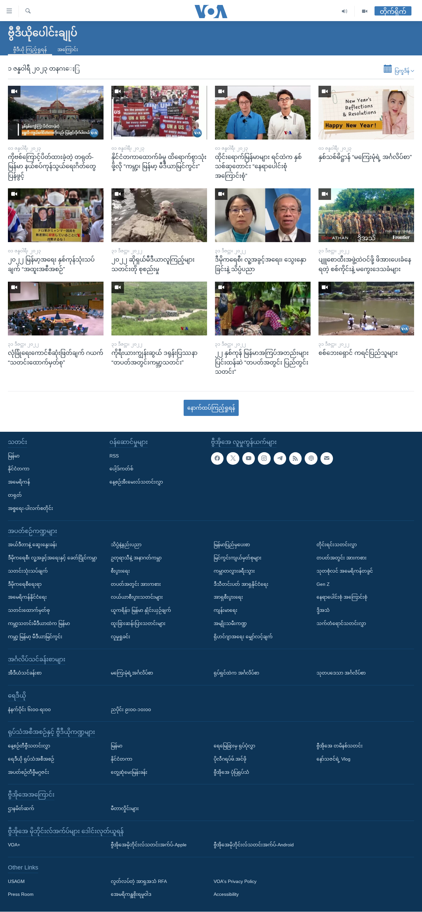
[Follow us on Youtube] (248, 458)
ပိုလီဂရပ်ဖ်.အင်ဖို (230, 759)
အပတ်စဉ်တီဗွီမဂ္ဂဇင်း (28, 772)
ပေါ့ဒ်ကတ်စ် (121, 469)
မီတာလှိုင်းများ (125, 808)
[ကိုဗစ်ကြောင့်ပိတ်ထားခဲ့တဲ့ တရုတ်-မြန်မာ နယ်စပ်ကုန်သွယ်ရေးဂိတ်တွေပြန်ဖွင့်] (56, 113)
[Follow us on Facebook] (217, 458)
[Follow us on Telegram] (280, 458)
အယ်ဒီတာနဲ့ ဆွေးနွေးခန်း (32, 545)
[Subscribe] (326, 458)
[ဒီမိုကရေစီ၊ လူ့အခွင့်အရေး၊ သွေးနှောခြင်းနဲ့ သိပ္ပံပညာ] (263, 215)
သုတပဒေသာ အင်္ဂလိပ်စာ (341, 673)
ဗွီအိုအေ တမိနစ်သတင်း (339, 745)
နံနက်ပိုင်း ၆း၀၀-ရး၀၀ (29, 709)
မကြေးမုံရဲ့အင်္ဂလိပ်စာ (132, 673)
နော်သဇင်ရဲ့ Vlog (333, 759)
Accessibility (226, 894)
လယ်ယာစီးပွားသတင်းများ (137, 597)
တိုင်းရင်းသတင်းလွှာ (336, 545)
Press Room (21, 894)
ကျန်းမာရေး (225, 610)
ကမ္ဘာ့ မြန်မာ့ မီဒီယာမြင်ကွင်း (35, 636)
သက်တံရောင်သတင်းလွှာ (341, 623)
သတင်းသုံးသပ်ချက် (28, 571)
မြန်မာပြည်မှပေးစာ (232, 545)
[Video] (365, 11)
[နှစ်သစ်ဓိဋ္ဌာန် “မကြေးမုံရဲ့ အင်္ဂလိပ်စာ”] (366, 113)
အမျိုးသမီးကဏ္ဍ (230, 623)
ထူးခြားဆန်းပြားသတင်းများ (138, 623)
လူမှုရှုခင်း (120, 636)
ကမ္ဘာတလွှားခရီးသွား (234, 571)
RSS (114, 455)
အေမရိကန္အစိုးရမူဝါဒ (131, 894)
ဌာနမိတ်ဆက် (21, 808)
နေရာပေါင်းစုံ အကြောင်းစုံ (341, 597)
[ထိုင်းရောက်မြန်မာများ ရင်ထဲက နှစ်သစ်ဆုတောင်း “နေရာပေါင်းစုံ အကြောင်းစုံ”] (263, 113)
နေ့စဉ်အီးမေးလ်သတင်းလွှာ (136, 482)
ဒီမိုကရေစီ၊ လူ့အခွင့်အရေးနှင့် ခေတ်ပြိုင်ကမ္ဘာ (52, 557)
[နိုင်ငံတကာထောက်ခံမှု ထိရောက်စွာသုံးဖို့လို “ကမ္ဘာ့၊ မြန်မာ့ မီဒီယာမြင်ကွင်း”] (159, 113)
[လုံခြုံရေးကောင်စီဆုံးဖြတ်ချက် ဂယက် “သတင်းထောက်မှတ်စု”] (56, 308)
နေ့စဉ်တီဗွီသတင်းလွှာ (29, 745)
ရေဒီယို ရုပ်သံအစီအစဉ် (31, 759)
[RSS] (295, 458)
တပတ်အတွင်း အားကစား (136, 584)
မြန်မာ (13, 455)
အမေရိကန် (19, 482)
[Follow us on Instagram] (264, 458)
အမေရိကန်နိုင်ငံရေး (27, 597)
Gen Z (323, 584)
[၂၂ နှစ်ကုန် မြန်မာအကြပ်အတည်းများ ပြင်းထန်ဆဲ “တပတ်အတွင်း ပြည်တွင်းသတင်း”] (263, 308)
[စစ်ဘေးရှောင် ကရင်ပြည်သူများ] (366, 308)
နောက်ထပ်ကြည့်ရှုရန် (211, 408)
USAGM (16, 881)
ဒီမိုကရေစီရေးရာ (25, 584)
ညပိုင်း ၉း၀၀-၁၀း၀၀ (131, 709)
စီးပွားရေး (120, 571)
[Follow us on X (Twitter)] (232, 458)
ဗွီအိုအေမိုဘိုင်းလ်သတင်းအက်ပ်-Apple (149, 845)
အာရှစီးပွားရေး (228, 597)
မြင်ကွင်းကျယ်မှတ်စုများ (237, 557)
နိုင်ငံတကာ (18, 469)
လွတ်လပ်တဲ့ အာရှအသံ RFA (139, 881)
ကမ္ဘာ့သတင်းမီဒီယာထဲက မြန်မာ (39, 623)
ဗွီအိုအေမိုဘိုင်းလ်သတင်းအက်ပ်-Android (254, 845)
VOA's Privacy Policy (235, 881)
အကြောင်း (67, 49)
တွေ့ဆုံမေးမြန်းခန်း (129, 772)
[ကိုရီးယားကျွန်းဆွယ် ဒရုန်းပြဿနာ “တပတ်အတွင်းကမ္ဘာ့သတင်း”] (159, 308)
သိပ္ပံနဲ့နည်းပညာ (126, 545)
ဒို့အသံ (323, 610)
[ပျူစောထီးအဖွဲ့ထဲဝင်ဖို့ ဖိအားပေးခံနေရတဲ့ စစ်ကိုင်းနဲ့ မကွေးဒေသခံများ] (366, 215)
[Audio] (345, 11)
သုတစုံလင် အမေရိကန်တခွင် (344, 571)
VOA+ (14, 845)
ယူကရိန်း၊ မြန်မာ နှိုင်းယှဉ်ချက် (141, 610)
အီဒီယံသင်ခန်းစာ (25, 673)
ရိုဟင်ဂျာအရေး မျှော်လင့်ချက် (243, 636)
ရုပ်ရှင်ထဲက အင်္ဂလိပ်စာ (236, 673)
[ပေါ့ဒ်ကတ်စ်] (311, 458)
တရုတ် (15, 495)
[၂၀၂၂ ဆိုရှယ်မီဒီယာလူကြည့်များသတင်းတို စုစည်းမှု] (159, 215)
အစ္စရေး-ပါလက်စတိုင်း (30, 508)
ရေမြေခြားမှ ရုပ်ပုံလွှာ (234, 745)
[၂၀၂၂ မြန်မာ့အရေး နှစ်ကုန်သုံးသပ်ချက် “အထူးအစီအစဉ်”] (56, 215)
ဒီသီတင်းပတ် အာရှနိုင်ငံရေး (241, 584)
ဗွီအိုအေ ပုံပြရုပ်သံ (231, 772)
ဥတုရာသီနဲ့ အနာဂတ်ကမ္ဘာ (136, 557)
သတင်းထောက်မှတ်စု (29, 610)
